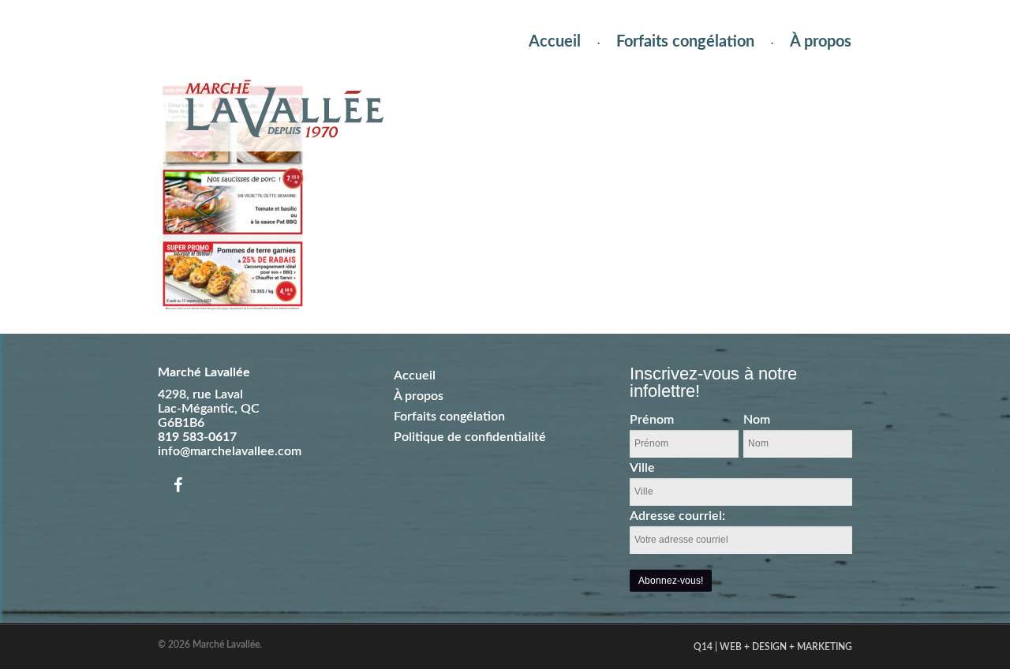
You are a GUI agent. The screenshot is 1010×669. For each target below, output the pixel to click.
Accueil (555, 42)
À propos (820, 42)
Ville (642, 468)
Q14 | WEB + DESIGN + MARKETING (773, 647)
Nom (756, 419)
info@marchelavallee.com (229, 451)
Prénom (652, 419)
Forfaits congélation (685, 42)
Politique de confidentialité (470, 437)
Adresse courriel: (677, 516)
